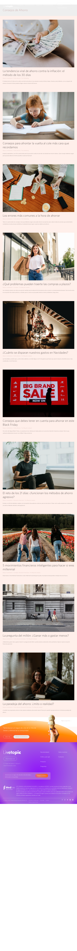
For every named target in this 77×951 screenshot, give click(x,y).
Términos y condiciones (33, 800)
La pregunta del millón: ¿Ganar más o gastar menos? (36, 635)
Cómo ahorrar (17, 78)
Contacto (61, 757)
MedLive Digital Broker (33, 802)
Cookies (47, 800)
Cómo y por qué (45, 757)
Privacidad (42, 800)
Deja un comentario (7, 78)
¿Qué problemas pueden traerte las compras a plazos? (37, 284)
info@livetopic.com (10, 758)
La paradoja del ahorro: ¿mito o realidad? (28, 703)
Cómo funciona (29, 5)
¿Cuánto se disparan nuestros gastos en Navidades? (35, 352)
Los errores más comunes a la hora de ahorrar (31, 215)
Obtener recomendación (21, 736)
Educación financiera (19, 500)
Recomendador (44, 752)
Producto (20, 5)
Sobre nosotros (48, 5)
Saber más (7, 736)
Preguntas (39, 5)
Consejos (17, 7)
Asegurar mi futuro (41, 775)
